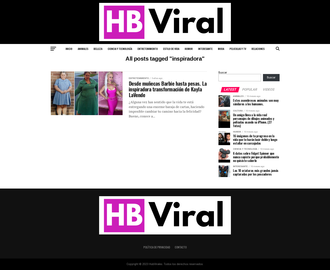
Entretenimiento (148, 49)
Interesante (205, 49)
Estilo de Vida (171, 49)
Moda (221, 49)
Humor (189, 49)
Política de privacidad (156, 247)
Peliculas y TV (238, 49)
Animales (83, 49)
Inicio (69, 49)
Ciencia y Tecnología (120, 49)
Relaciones (258, 49)
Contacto (181, 247)
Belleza (98, 49)
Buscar (222, 72)
